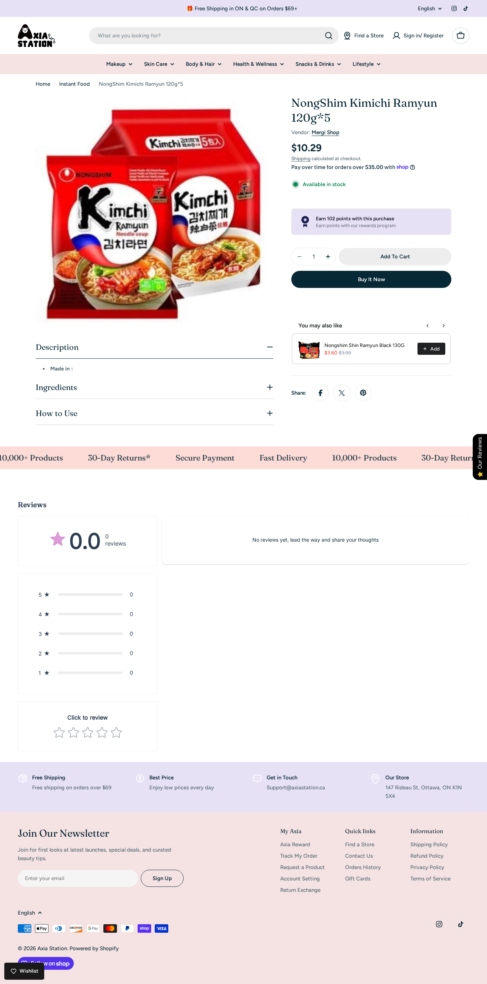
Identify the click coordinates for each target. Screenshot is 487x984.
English (426, 8)
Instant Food (74, 84)
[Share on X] (341, 392)
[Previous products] (428, 326)
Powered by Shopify (94, 948)
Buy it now (371, 279)
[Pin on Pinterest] (363, 392)
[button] (87, 594)
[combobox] (214, 35)
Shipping (301, 158)
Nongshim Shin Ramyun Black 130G (364, 345)
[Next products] (443, 326)
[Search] (328, 35)
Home (43, 84)
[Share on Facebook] (320, 392)
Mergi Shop (325, 132)
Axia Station (52, 948)
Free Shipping (48, 777)
